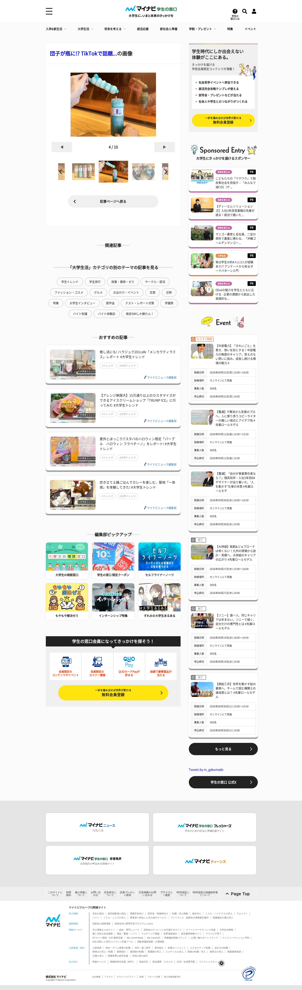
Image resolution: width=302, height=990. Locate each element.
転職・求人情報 (180, 913)
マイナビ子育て (213, 933)
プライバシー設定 (166, 893)
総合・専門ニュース (129, 929)
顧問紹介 (121, 951)
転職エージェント (177, 948)
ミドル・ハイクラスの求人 (218, 913)
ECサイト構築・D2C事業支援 (107, 937)
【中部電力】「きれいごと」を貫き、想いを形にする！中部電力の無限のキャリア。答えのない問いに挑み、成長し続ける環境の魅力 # (236, 354)
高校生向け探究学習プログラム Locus (134, 923)
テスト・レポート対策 (139, 303)
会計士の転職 (221, 948)
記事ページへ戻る (113, 201)
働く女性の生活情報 (102, 933)
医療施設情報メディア (175, 937)
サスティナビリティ (126, 977)
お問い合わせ (96, 893)
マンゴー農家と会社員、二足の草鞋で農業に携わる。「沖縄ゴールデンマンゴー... (236, 238)
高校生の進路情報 (101, 923)
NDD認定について (182, 893)
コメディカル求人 (174, 951)
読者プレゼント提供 (127, 893)
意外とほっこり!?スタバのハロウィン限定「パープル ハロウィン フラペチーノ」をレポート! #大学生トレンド (138, 443)
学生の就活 (98, 913)
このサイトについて (55, 893)
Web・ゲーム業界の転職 (118, 948)
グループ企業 (154, 977)
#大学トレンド (128, 365)
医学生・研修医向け (158, 913)
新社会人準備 (168, 28)
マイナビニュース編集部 (161, 377)
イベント (250, 28)
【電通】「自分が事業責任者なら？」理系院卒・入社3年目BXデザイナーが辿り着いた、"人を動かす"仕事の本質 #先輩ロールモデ (236, 482)
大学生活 (83, 28)
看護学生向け (137, 913)
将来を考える (113, 28)
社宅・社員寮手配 (186, 961)
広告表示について (110, 893)
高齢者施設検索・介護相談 (150, 941)
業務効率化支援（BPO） (122, 961)
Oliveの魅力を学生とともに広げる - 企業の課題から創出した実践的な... (235, 294)
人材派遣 (96, 948)
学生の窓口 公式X (223, 782)
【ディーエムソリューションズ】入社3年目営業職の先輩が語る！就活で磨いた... (235, 210)
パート (95, 917)
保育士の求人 (216, 951)
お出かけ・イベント (126, 292)
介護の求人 (98, 956)
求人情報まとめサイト (103, 929)
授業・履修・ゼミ (122, 281)
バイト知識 (80, 313)
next (164, 147)
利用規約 (68, 893)
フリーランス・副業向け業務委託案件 (189, 917)
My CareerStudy (135, 937)
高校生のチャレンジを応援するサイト (163, 929)
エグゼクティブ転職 (200, 948)
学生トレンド (69, 281)
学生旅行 (95, 281)
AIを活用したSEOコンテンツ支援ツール (112, 941)
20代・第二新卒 (143, 948)
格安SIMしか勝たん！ (140, 313)
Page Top (240, 893)
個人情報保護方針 (172, 977)
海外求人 (196, 913)
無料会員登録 (113, 693)
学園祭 (169, 303)
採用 (141, 977)
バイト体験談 (106, 313)
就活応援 (143, 28)
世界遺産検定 (170, 933)
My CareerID (153, 937)
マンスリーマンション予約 (235, 937)
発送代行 (143, 961)
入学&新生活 (54, 28)
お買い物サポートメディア (204, 937)
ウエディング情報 (150, 933)
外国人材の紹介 (140, 956)
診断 (169, 292)
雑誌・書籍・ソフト (127, 933)
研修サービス (99, 961)
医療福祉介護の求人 (223, 917)
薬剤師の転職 (137, 951)
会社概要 (96, 977)
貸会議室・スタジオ (162, 961)
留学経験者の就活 (117, 913)
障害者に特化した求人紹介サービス (148, 917)
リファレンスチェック (210, 961)
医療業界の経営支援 (118, 956)
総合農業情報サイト (191, 933)
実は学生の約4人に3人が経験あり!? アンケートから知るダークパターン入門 (234, 266)
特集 (230, 28)
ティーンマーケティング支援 (201, 929)
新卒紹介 (159, 948)
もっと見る (223, 749)
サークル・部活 (155, 281)
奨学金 (110, 303)
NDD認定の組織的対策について (205, 893)
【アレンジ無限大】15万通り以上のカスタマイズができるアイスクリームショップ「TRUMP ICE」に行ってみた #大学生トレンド (138, 400)
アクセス (109, 977)
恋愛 (153, 292)
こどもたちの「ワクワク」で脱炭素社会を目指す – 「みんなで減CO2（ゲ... (236, 182)
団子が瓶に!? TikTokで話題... (83, 53)
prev (62, 147)
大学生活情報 (226, 929)
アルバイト (242, 913)
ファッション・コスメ (68, 292)
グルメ (98, 292)
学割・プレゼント (200, 28)
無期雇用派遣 (234, 951)
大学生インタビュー (82, 303)
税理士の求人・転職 (102, 951)
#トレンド (107, 365)
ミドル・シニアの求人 (114, 917)
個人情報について (81, 893)
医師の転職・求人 (197, 951)
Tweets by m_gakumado (206, 769)
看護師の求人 (154, 951)
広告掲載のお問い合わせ (147, 893)
